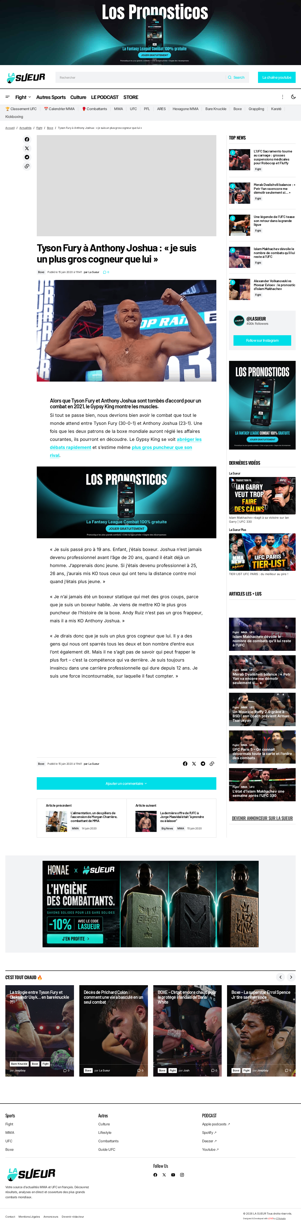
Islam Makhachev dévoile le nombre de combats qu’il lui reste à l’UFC (274, 253)
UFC (133, 109)
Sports (10, 1115)
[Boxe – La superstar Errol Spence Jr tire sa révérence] (261, 1031)
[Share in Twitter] (27, 148)
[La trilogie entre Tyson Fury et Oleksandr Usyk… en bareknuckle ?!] (39, 1031)
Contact (10, 1216)
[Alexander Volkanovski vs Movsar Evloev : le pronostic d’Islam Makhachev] (239, 289)
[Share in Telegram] (27, 157)
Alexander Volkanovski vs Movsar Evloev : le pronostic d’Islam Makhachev (274, 285)
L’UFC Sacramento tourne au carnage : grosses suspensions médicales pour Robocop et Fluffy (273, 157)
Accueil (9, 127)
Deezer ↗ (209, 1141)
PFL (147, 109)
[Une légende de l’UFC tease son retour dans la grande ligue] (239, 225)
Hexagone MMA (185, 109)
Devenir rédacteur (73, 1216)
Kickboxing (14, 116)
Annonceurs (50, 1216)
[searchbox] (141, 77)
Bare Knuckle (215, 109)
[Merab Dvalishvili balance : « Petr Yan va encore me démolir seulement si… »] (239, 193)
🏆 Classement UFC (21, 109)
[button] (7, 97)
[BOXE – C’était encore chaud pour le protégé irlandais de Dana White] (187, 1031)
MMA (118, 109)
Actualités (25, 127)
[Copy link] (27, 166)
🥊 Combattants (94, 109)
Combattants (108, 1141)
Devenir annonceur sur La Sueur (262, 818)
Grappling (256, 109)
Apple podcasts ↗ (216, 1124)
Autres (103, 1115)
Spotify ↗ (209, 1132)
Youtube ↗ (210, 1149)
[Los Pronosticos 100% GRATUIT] (150, 33)
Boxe (237, 109)
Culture (104, 1124)
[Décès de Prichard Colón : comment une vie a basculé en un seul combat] (113, 1031)
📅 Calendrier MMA (59, 109)
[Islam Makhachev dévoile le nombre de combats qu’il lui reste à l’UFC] (239, 257)
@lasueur (256, 318)
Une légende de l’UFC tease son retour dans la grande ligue (274, 220)
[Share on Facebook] (27, 139)
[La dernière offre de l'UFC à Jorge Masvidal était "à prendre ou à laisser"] (171, 818)
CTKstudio (281, 1218)
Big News (167, 828)
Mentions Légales (29, 1216)
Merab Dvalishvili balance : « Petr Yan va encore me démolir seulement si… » (274, 188)
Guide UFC (106, 1149)
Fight (39, 127)
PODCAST (209, 1115)
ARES (161, 109)
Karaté (276, 109)
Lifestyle (104, 1132)
